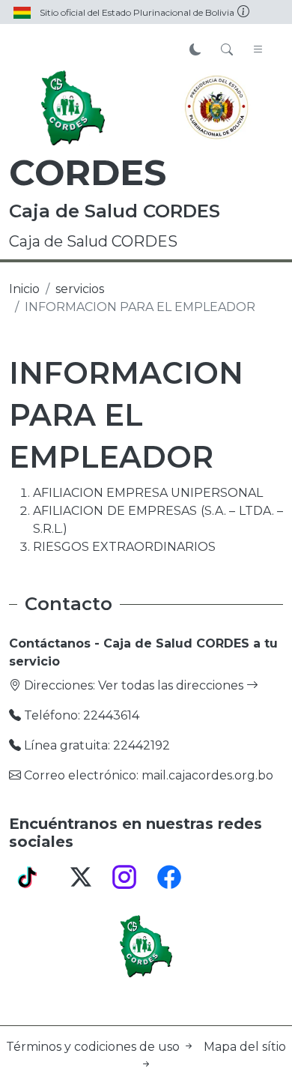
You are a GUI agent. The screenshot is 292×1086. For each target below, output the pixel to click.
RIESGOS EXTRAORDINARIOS (124, 547)
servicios (79, 289)
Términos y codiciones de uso (94, 1047)
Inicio (24, 289)
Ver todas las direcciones (172, 685)
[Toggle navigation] (258, 50)
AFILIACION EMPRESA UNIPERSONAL (148, 493)
